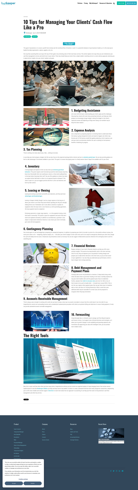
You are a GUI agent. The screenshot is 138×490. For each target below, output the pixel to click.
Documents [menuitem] (16, 437)
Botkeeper (29, 33)
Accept (14, 483)
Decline (32, 483)
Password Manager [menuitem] (18, 442)
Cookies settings (23, 479)
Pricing (86, 3)
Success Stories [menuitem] (45, 440)
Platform (80, 3)
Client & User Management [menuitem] (20, 445)
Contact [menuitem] (44, 437)
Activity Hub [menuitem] (16, 456)
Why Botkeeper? (93, 3)
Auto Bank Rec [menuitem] (17, 434)
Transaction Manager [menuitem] (19, 432)
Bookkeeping (27, 36)
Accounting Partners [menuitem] (75, 437)
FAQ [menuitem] (71, 434)
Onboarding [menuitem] (16, 448)
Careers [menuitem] (43, 434)
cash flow (35, 36)
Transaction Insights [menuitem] (18, 450)
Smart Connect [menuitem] (17, 429)
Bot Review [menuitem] (16, 453)
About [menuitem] (43, 429)
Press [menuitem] (43, 432)
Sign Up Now (121, 3)
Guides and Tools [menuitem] (74, 432)
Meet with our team (131, 3)
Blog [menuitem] (71, 429)
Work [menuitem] (15, 440)
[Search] (114, 3)
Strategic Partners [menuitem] (74, 440)
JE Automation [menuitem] (17, 459)
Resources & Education (106, 3)
